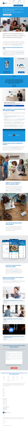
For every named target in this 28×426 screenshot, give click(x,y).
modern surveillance (17, 122)
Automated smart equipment (13, 125)
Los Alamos (13, 380)
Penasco (4, 376)
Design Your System (7, 14)
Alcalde (13, 376)
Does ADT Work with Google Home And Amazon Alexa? (13, 300)
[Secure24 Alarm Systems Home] (7, 3)
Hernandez (4, 377)
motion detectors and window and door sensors (10, 116)
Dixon (17, 377)
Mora (21, 376)
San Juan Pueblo (14, 377)
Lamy (3, 380)
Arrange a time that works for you (15, 147)
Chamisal (9, 377)
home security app (15, 271)
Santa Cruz (22, 377)
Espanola (18, 376)
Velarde (8, 376)
